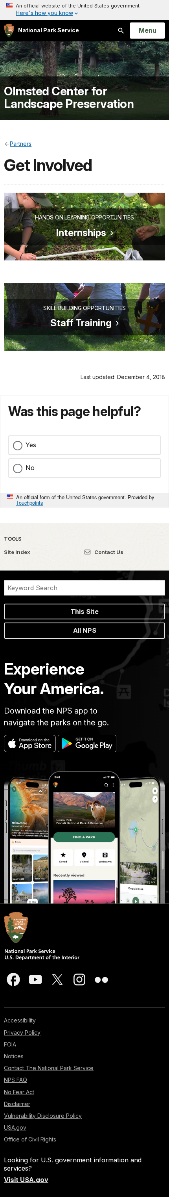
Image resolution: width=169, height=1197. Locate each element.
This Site (84, 611)
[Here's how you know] (84, 10)
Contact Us (108, 552)
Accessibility (20, 1020)
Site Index (17, 552)
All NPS (84, 630)
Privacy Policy (22, 1032)
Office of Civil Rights (30, 1139)
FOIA (10, 1044)
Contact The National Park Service (49, 1068)
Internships (81, 232)
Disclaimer (17, 1103)
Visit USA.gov (26, 1180)
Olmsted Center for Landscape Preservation (69, 97)
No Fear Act (19, 1092)
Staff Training (81, 323)
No (30, 468)
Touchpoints (29, 502)
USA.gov (15, 1127)
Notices (14, 1056)
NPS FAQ (15, 1079)
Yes (31, 445)
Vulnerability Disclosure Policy (43, 1115)
